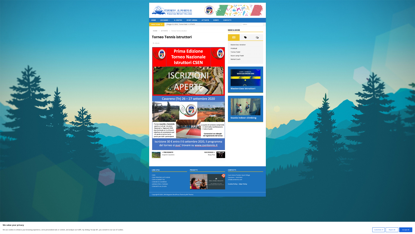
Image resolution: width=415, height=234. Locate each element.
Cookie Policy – (233, 184)
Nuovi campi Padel (237, 56)
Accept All (405, 230)
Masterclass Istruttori (238, 45)
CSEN (154, 175)
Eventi (216, 20)
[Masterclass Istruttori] (245, 77)
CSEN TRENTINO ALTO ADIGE (161, 177)
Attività (205, 20)
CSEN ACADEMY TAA (158, 179)
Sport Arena (192, 20)
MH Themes (189, 194)
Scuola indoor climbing (243, 117)
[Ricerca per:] (252, 24)
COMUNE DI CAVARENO (159, 182)
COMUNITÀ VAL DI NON (159, 186)
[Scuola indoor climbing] (245, 106)
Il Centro (178, 20)
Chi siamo (164, 20)
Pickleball (234, 48)
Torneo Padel (235, 52)
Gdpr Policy (243, 184)
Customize (377, 230)
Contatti (227, 20)
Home (153, 20)
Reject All (392, 230)
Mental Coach (235, 59)
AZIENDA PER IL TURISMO (160, 184)
